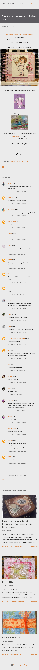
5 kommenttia (16, 654)
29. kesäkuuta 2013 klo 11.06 (17, 423)
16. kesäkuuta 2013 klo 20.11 (17, 192)
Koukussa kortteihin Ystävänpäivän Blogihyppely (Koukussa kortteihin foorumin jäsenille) (17, 524)
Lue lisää (34, 546)
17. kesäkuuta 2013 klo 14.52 (17, 216)
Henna (10, 274)
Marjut (10, 233)
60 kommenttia (16, 546)
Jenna (9, 388)
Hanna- (10, 416)
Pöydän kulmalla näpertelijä (16, 338)
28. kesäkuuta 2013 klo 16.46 (17, 382)
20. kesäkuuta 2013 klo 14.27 (17, 268)
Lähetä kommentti (8, 480)
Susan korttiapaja (13, 3)
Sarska (10, 259)
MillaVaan (11, 209)
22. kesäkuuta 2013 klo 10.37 (17, 282)
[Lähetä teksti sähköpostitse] (3, 167)
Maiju (9, 300)
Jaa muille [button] (5, 170)
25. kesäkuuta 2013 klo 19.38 (17, 332)
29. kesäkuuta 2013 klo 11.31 (17, 435)
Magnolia (24, 161)
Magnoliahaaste (28, 34)
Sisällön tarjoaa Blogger (20, 665)
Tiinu (9, 326)
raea (9, 288)
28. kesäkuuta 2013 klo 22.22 (17, 394)
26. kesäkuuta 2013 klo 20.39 (17, 344)
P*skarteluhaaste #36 (11, 637)
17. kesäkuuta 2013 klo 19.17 (17, 228)
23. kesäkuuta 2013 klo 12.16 (17, 294)
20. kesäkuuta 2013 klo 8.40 (16, 254)
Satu (9, 350)
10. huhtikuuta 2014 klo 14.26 (17, 475)
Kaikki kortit (16, 161)
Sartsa (10, 456)
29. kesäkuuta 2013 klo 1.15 (16, 411)
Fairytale (10, 400)
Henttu (10, 376)
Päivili (9, 314)
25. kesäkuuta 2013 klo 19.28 (17, 320)
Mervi (9, 183)
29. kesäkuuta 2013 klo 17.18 (17, 451)
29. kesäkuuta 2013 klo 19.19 (17, 463)
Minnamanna (12, 428)
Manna (10, 440)
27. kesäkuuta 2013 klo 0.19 (16, 370)
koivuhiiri (10, 197)
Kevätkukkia (7, 582)
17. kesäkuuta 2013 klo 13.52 (17, 204)
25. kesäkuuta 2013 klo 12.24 (17, 308)
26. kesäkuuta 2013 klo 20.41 (17, 358)
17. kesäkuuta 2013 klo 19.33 (17, 240)
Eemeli (10, 245)
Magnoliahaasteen (17, 136)
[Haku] (31, 3)
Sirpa (9, 364)
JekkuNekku (12, 221)
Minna (10, 469)
